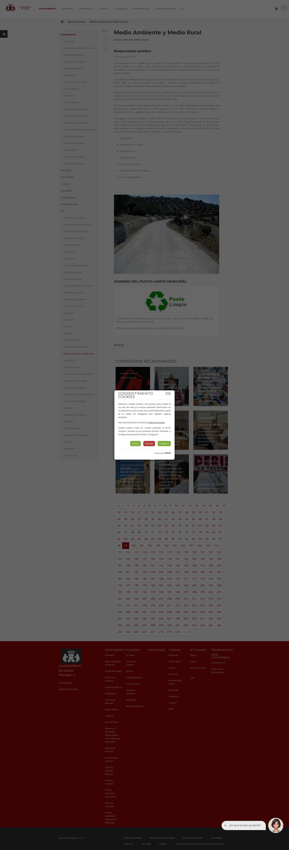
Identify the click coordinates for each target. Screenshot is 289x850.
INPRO (168, 453)
